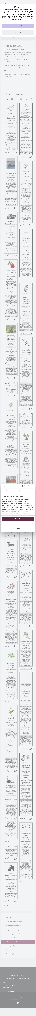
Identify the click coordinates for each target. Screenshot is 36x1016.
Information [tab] (18, 490)
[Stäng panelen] (33, 486)
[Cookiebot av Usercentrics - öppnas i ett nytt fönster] (22, 486)
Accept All (18, 26)
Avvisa (18, 528)
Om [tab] (29, 490)
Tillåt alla (18, 519)
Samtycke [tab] (6, 490)
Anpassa (17, 524)
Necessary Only (18, 33)
